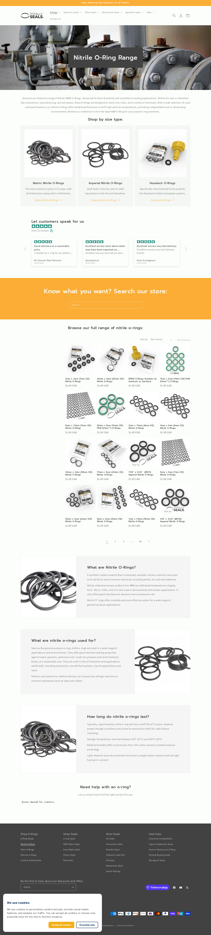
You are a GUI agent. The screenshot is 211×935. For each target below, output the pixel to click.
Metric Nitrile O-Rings (47, 200)
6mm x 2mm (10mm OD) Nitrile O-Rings (109, 520)
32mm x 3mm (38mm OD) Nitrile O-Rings (78, 473)
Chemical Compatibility (160, 838)
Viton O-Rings (27, 849)
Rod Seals (68, 860)
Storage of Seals (157, 860)
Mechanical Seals (114, 865)
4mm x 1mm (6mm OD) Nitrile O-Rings (172, 427)
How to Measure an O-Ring (162, 849)
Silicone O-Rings (29, 855)
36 (140, 541)
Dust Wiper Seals (71, 849)
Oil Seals (110, 838)
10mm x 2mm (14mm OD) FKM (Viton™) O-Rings (110, 427)
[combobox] (105, 305)
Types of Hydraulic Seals (161, 844)
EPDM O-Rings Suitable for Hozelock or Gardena (143, 380)
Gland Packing (113, 871)
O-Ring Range (27, 838)
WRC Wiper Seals (71, 844)
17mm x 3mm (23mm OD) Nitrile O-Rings (110, 473)
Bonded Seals (113, 849)
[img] (107, 226)
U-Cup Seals (69, 838)
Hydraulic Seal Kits (115, 855)
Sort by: (144, 339)
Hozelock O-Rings (161, 200)
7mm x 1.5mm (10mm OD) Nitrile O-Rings (142, 520)
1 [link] (107, 541)
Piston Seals (69, 855)
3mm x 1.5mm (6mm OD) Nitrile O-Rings (141, 427)
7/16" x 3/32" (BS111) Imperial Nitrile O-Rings (141, 473)
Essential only (87, 925)
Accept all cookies (61, 925)
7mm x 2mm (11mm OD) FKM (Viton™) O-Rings (175, 380)
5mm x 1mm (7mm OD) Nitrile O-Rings (172, 473)
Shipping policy (107, 925)
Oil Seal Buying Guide (159, 855)
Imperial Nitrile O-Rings (104, 200)
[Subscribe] (72, 887)
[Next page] (148, 541)
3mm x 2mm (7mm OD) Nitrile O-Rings (77, 380)
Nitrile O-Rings (28, 844)
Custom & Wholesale (31, 860)
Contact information (125, 925)
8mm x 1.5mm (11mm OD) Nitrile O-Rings (78, 427)
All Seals (110, 860)
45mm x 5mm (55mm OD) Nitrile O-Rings (110, 380)
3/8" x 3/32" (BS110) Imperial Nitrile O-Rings (172, 520)
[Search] (138, 305)
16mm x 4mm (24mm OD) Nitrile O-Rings (78, 520)
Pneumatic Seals (114, 844)
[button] (55, 12)
